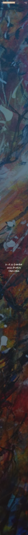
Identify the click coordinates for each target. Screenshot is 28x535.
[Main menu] (25, 3)
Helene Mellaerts (8, 3)
